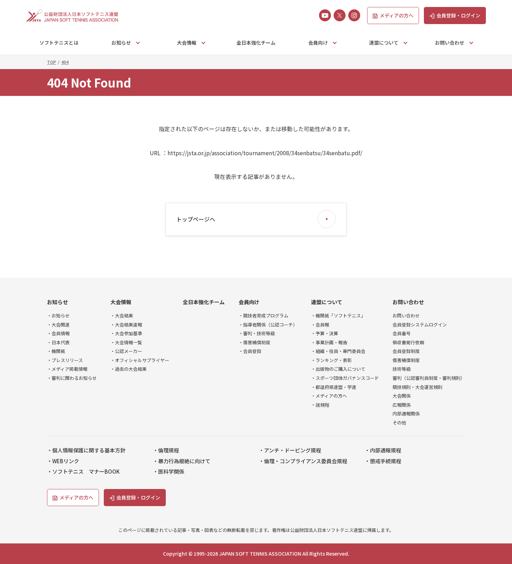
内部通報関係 (406, 414)
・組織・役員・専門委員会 (338, 351)
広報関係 (402, 405)
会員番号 (402, 333)
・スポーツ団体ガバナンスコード (345, 378)
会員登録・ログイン (458, 15)
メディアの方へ (396, 15)
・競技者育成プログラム (263, 316)
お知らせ (57, 302)
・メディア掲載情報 (67, 369)
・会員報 (320, 325)
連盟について (326, 302)
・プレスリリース (65, 360)
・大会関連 (58, 325)
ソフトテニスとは (58, 42)
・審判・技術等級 (257, 333)
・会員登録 (250, 351)
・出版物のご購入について (338, 369)
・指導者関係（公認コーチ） (268, 325)
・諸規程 (320, 405)
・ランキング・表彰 (331, 360)
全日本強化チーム (256, 42)
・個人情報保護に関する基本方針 (86, 450)
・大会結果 (121, 316)
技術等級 (402, 369)
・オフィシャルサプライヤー (139, 360)
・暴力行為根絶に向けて (181, 461)
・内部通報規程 (383, 450)
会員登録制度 (406, 351)
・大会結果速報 (126, 325)
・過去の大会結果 (128, 369)
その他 (399, 423)
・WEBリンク (63, 461)
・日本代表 (58, 342)
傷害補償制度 (406, 360)
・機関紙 (56, 351)
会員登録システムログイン (420, 325)
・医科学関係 (168, 471)
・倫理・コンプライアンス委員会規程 (303, 461)
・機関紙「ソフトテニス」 (338, 316)
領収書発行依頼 (408, 342)
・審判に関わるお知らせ (72, 378)
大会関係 (402, 396)
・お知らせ (58, 316)
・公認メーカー (126, 351)
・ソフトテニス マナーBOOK (83, 471)
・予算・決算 (324, 333)
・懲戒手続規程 (383, 461)
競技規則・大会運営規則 (417, 387)
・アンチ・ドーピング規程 (290, 450)
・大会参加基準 (126, 333)
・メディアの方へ (329, 396)
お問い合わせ (408, 302)
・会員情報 (58, 333)
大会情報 (120, 302)
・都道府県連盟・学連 (333, 387)
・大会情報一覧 (126, 342)
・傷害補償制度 (254, 342)
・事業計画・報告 (329, 342)
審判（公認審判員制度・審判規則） (429, 378)
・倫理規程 (166, 450)
